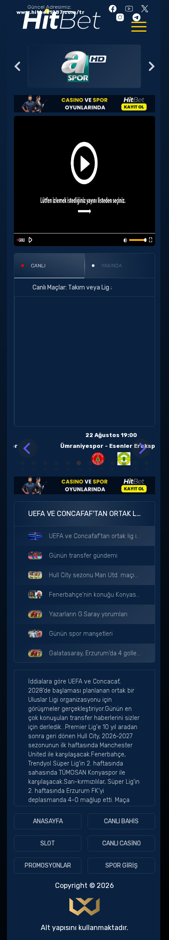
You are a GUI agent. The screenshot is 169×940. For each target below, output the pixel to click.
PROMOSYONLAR (48, 865)
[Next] (141, 448)
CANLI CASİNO (121, 843)
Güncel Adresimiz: (50, 9)
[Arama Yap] (69, 287)
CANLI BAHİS (121, 821)
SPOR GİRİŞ (121, 865)
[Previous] (27, 448)
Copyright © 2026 (84, 885)
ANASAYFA (48, 821)
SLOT (47, 843)
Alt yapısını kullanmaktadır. (84, 928)
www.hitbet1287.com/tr (50, 12)
